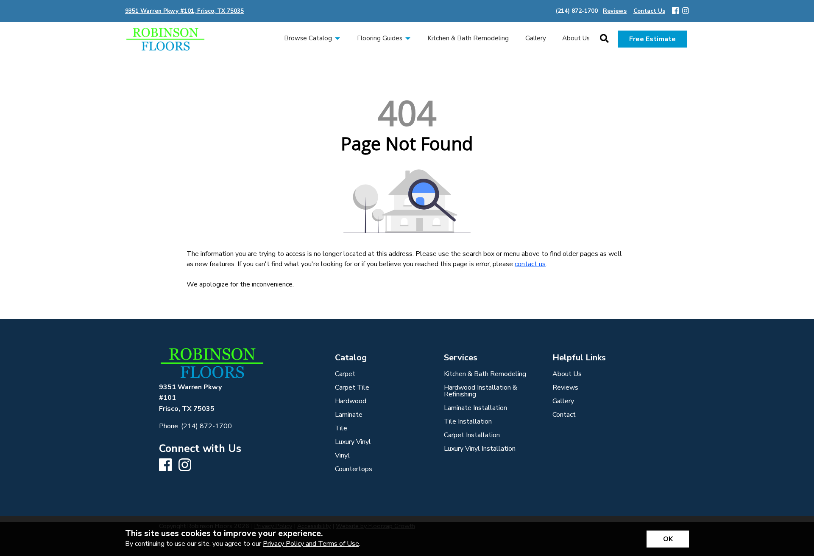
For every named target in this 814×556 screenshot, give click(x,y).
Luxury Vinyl (353, 441)
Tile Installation (468, 421)
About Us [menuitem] (576, 38)
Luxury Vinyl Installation (480, 448)
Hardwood (350, 401)
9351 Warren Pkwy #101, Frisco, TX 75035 (184, 11)
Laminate (348, 414)
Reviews (565, 387)
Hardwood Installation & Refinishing (480, 391)
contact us (530, 264)
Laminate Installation (475, 407)
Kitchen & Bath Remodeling (485, 374)
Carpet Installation (472, 435)
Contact (564, 414)
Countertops (353, 469)
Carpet (345, 374)
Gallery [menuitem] (535, 38)
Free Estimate (652, 39)
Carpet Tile (352, 387)
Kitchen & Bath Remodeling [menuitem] (468, 38)
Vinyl (342, 455)
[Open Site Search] (604, 39)
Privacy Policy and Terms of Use (311, 543)
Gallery (563, 401)
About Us (567, 374)
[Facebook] (675, 11)
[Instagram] (685, 11)
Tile (341, 428)
